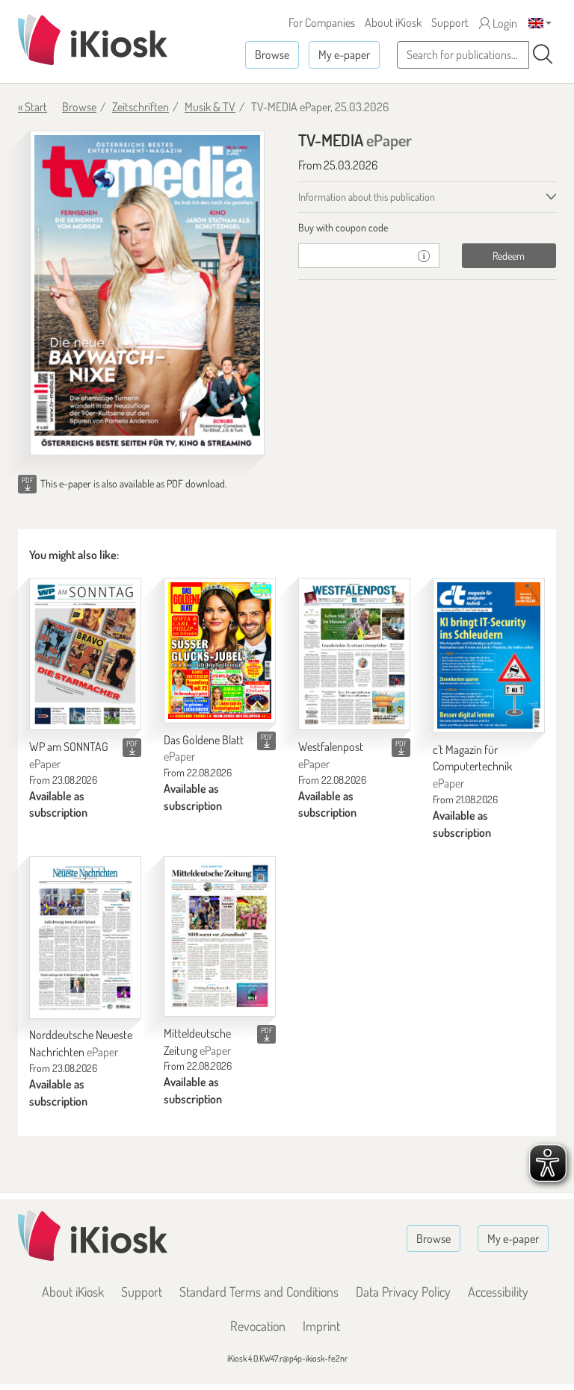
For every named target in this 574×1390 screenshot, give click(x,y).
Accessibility (498, 1291)
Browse (272, 54)
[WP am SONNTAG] (85, 654)
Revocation (258, 1326)
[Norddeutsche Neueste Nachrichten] (85, 937)
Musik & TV (210, 106)
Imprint (321, 1326)
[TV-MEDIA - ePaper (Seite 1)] (147, 293)
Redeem (509, 255)
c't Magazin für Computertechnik (472, 766)
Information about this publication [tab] (366, 196)
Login (503, 23)
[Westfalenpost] (354, 654)
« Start (32, 106)
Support (450, 22)
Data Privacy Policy (403, 1291)
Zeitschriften (140, 106)
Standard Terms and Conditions (259, 1291)
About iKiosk (393, 22)
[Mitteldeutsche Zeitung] (220, 936)
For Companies (321, 22)
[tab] (427, 228)
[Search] (542, 54)
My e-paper (344, 54)
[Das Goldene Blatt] (220, 650)
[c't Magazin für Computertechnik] (489, 655)
